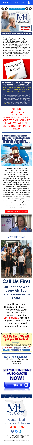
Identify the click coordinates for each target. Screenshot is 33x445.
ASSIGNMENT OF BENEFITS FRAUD (16, 211)
